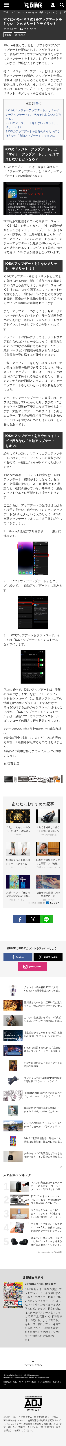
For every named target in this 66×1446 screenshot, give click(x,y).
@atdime (20, 957)
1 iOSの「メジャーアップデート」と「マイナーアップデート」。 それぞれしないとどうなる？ (33, 114)
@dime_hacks (35, 966)
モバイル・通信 (35, 12)
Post (33, 919)
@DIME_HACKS (51, 957)
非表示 (37, 103)
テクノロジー (18, 12)
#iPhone (20, 34)
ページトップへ (33, 1364)
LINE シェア (46, 919)
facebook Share (19, 919)
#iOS (8, 34)
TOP (5, 12)
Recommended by (37, 902)
